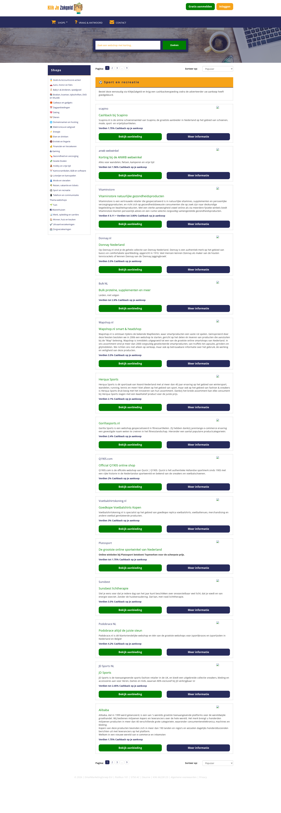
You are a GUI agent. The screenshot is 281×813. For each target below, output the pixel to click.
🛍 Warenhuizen (57, 209)
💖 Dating (54, 112)
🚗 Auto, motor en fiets (61, 84)
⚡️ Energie (55, 131)
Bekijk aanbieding (130, 136)
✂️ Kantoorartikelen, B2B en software (68, 170)
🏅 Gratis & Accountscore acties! (65, 80)
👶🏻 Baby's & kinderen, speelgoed (65, 89)
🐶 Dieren (54, 117)
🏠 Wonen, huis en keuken (63, 219)
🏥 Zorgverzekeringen (60, 229)
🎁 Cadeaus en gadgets (61, 102)
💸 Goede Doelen (58, 160)
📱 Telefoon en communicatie (64, 195)
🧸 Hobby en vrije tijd (60, 165)
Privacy (203, 777)
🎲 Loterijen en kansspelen (63, 175)
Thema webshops (58, 199)
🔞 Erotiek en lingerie (60, 141)
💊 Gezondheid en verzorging (64, 156)
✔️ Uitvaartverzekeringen (62, 224)
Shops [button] (61, 22)
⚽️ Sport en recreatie (60, 190)
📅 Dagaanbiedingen (60, 107)
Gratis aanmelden (200, 6)
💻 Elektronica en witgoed (62, 127)
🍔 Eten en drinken (59, 136)
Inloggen (224, 6)
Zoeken (174, 45)
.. (122, 67)
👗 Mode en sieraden (60, 180)
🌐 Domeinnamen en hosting (64, 122)
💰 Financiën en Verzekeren (63, 146)
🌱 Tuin (53, 204)
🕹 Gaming (55, 151)
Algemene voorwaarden (184, 777)
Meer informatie (198, 136)
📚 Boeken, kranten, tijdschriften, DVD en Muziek (68, 96)
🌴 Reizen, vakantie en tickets (64, 185)
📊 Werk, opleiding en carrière (64, 214)
